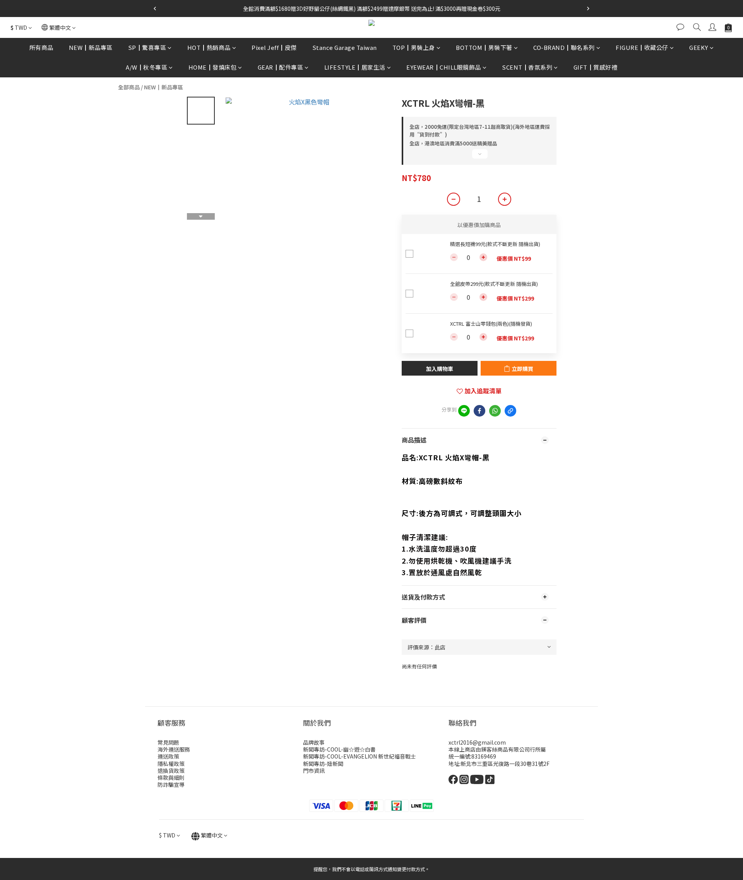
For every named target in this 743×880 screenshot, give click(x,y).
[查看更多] (479, 157)
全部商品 (129, 87)
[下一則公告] (588, 8)
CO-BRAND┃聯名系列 (564, 47)
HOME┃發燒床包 (212, 67)
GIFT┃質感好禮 (596, 67)
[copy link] (510, 411)
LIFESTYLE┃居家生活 (354, 67)
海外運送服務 (174, 749)
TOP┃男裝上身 (413, 47)
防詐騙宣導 (171, 784)
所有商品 (41, 47)
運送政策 (168, 756)
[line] (464, 411)
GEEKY (698, 47)
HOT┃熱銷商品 (209, 47)
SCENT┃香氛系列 (527, 67)
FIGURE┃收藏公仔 (642, 47)
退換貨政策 (171, 770)
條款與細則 (171, 777)
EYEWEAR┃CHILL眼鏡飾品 (443, 67)
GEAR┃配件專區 (280, 67)
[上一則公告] (154, 8)
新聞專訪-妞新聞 (323, 763)
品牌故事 (314, 742)
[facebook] (479, 411)
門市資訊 (314, 770)
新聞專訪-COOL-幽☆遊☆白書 (339, 749)
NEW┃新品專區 (91, 47)
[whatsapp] (495, 411)
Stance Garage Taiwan (344, 47)
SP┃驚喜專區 (147, 47)
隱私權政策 (171, 763)
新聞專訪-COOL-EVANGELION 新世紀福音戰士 (359, 756)
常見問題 (168, 742)
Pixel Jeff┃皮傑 (274, 47)
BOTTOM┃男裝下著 (484, 47)
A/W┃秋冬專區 (146, 67)
